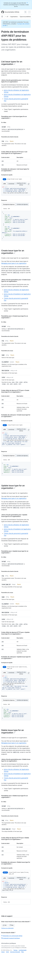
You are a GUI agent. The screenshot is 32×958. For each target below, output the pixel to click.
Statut (3, 952)
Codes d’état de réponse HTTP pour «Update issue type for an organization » (15, 633)
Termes (15, 950)
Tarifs (7, 952)
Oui (5, 925)
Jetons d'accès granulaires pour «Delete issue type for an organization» (15, 760)
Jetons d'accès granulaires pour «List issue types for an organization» (15, 81)
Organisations (14, 16)
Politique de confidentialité (7, 928)
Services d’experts (15, 952)
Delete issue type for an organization (12, 731)
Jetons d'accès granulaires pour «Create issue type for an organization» (15, 280)
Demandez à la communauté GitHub (12, 935)
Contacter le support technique (11, 938)
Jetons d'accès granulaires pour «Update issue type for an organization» (14, 515)
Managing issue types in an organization (13, 263)
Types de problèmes (25, 16)
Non (12, 925)
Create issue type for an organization (12, 251)
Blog (22, 952)
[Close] (27, 3)
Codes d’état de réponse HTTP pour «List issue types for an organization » (14, 152)
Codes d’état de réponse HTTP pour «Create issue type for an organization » (15, 391)
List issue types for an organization (11, 62)
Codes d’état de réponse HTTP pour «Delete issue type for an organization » (15, 838)
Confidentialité (22, 950)
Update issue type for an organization (13, 486)
